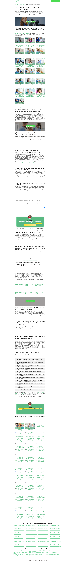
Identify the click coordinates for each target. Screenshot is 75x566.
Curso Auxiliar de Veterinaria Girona (43, 532)
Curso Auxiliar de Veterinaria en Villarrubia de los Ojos (19, 106)
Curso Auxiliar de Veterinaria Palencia (31, 541)
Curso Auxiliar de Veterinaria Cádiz (55, 528)
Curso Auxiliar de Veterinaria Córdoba (19, 532)
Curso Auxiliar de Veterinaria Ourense (19, 541)
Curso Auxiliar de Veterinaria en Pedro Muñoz (19, 85)
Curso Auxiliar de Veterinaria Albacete (43, 525)
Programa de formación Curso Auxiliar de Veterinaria (26, 162)
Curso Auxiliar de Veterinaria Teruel (30, 544)
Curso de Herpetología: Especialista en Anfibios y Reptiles (21, 554)
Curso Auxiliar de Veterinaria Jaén (30, 536)
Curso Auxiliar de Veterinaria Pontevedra (43, 541)
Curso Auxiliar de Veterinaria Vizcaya (31, 546)
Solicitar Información (55, 1)
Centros (40, 1)
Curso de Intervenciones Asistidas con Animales (24, 383)
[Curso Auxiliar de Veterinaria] (17, 1)
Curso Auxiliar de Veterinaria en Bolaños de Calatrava (19, 55)
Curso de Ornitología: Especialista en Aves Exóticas (20, 555)
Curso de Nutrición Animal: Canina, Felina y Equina (52, 554)
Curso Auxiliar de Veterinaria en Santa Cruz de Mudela (40, 85)
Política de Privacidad (31, 560)
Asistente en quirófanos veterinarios (40, 281)
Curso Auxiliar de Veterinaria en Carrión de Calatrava (40, 55)
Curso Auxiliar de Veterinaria (19, 4)
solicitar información (40, 331)
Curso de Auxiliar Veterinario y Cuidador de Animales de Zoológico (20, 553)
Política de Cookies (37, 560)
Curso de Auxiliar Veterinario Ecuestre (22, 362)
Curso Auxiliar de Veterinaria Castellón (31, 530)
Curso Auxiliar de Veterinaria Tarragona (19, 544)
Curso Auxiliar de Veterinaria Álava (30, 525)
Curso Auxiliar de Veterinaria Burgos (31, 528)
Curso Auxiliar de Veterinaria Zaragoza (55, 546)
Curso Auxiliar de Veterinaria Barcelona (19, 528)
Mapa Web (45, 560)
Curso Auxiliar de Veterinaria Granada (55, 532)
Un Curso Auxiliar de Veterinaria (37, 419)
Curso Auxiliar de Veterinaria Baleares (19, 536)
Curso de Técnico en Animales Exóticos (34, 555)
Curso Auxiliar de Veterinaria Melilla (31, 539)
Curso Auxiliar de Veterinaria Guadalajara (17, 534)
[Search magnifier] (44, 399)
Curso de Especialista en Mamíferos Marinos (52, 552)
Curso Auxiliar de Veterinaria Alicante (55, 525)
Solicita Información (30, 21)
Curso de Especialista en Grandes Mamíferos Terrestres (25, 368)
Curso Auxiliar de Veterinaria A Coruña (19, 525)
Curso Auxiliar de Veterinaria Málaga (18, 539)
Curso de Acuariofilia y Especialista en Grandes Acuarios (25, 359)
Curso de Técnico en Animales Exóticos (22, 371)
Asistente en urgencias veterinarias (19, 284)
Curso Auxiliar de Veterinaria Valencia (55, 544)
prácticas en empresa (31, 228)
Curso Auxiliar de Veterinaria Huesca (55, 534)
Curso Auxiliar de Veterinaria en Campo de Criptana (30, 55)
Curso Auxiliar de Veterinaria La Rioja (43, 536)
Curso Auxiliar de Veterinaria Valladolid (19, 546)
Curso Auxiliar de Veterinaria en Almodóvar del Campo (30, 45)
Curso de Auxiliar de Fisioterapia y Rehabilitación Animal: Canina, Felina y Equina (37, 551)
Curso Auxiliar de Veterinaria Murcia (43, 539)
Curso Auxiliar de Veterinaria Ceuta (43, 530)
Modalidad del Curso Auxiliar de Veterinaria (30, 260)
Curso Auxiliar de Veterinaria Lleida (30, 538)
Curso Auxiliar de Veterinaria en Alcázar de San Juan (19, 45)
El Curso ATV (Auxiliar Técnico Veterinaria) (22, 33)
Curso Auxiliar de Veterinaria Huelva (43, 534)
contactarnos (17, 318)
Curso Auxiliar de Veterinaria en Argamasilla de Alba (40, 45)
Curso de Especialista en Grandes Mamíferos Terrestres (36, 552)
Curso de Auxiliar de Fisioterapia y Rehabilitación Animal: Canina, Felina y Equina (29, 380)
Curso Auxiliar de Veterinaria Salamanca (55, 541)
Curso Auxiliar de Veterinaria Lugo (42, 538)
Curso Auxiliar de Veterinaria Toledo (43, 544)
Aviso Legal (41, 560)
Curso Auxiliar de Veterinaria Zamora (43, 546)
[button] (44, 207)
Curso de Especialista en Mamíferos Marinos (23, 386)
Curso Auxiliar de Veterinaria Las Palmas (55, 536)
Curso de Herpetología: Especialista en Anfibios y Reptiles (25, 365)
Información (46, 1)
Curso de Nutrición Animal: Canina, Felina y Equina (25, 374)
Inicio (36, 1)
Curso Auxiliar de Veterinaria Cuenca (31, 532)
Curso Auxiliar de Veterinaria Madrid (55, 538)
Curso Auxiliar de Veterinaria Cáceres (43, 528)
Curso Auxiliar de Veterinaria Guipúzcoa (31, 534)
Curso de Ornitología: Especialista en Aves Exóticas (24, 377)
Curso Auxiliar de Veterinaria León (18, 538)
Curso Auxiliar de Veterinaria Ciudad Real (55, 530)
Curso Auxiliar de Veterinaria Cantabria (19, 530)
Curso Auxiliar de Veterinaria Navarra (55, 539)
